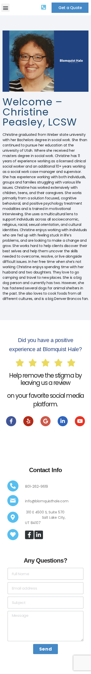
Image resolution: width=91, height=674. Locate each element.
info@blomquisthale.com (46, 501)
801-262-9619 (36, 486)
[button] (5, 8)
